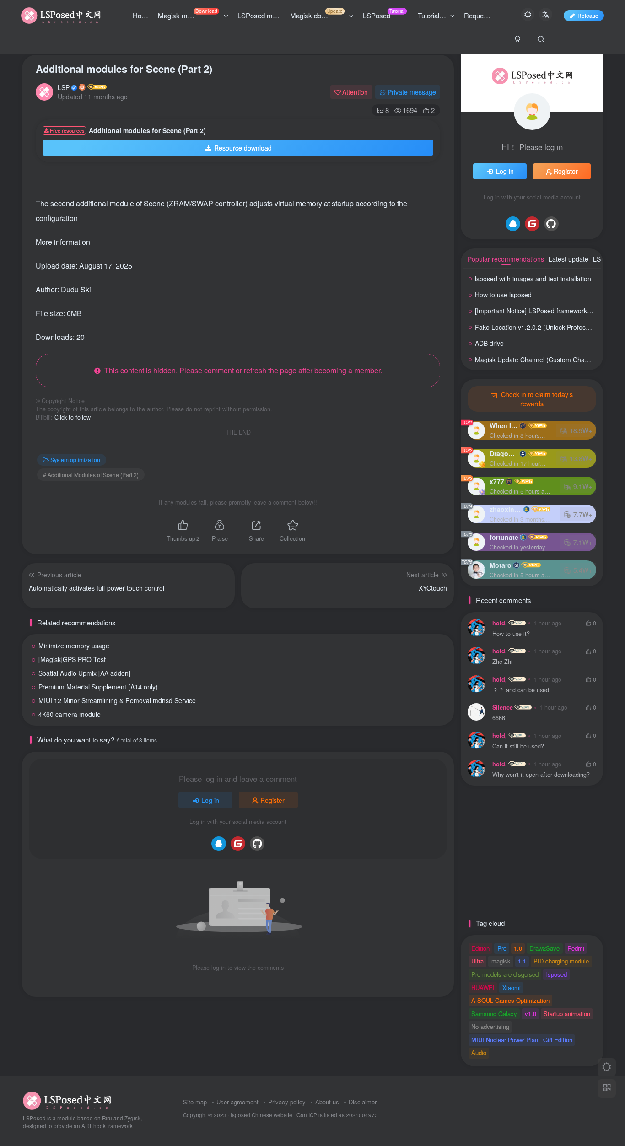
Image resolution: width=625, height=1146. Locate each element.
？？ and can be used (520, 690)
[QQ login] (218, 843)
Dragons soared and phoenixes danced (504, 453)
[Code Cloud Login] (238, 843)
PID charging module (561, 961)
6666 (498, 718)
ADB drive (489, 343)
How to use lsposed (503, 294)
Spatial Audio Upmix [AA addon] (84, 673)
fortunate (504, 537)
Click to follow (72, 417)
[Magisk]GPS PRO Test (72, 659)
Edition (480, 948)
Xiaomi (511, 987)
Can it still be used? (518, 746)
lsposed (556, 974)
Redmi (575, 948)
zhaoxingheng (506, 509)
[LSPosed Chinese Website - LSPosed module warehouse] (67, 1100)
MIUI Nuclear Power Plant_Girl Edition (521, 1039)
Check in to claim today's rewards (536, 399)
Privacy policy (287, 1102)
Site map (195, 1102)
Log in (210, 800)
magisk (501, 961)
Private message (412, 92)
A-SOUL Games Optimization (510, 1000)
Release (587, 15)
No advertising (490, 1026)
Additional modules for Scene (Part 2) (124, 68)
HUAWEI (483, 987)
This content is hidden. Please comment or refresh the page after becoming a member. (241, 370)
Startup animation (567, 1013)
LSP (64, 87)
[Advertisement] (230, 183)
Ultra (477, 961)
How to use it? (511, 634)
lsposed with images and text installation (533, 278)
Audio (478, 1052)
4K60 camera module (69, 714)
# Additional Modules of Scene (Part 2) (91, 475)
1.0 (518, 948)
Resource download (243, 147)
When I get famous (504, 425)
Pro (501, 948)
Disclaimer (363, 1102)
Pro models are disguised (505, 974)
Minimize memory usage (73, 645)
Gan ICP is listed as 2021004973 (337, 1115)
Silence (502, 707)
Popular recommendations (506, 259)
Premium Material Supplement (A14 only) (98, 686)
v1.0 (530, 1013)
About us (327, 1102)
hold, (499, 623)
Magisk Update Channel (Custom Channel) (537, 359)
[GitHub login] (257, 843)
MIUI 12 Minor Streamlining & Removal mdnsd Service (117, 700)
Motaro (501, 565)
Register (272, 800)
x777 (497, 481)
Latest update (568, 259)
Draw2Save (544, 948)
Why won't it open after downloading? (541, 775)
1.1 (522, 961)
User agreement (237, 1102)
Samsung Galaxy (494, 1013)
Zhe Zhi (502, 662)
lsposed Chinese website (261, 1115)
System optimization (75, 459)
